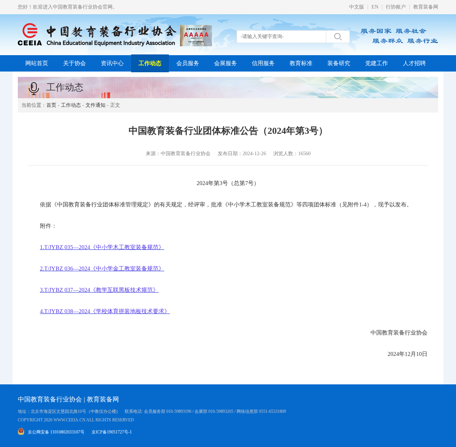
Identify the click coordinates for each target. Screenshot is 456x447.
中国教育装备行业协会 (50, 399)
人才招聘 (414, 63)
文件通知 (95, 105)
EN (375, 7)
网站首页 (36, 63)
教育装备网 (425, 7)
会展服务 (225, 63)
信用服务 (263, 63)
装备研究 (338, 63)
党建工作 (376, 63)
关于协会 (74, 63)
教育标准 (301, 63)
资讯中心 (112, 63)
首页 (51, 105)
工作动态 (150, 63)
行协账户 (396, 7)
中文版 (356, 7)
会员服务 (187, 63)
